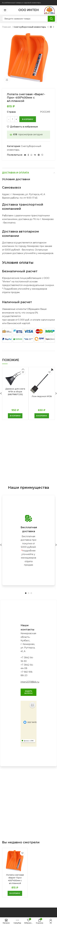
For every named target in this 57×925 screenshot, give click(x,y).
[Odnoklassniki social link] (28, 155)
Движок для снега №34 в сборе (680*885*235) (15, 392)
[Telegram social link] (39, 155)
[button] (15, 415)
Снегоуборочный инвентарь (30, 27)
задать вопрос (28, 692)
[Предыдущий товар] (48, 27)
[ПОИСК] (51, 19)
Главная (6, 27)
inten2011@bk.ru (30, 681)
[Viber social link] (42, 155)
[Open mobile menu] (5, 10)
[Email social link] (25, 155)
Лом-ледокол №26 (42, 396)
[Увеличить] (7, 80)
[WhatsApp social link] (31, 155)
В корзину (27, 119)
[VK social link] (35, 155)
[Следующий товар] (53, 27)
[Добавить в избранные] (23, 372)
